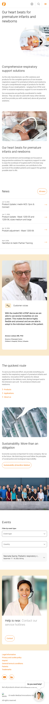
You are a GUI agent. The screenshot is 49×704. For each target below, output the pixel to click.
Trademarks (6, 669)
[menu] (45, 4)
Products (7, 389)
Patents (5, 667)
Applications (9, 393)
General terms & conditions (12, 663)
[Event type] (24, 534)
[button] (32, 4)
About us (7, 397)
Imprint (5, 661)
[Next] (41, 280)
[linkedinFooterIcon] (11, 677)
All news (42, 191)
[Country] (24, 544)
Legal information (9, 655)
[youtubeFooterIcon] (4, 677)
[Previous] (7, 280)
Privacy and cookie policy (11, 657)
